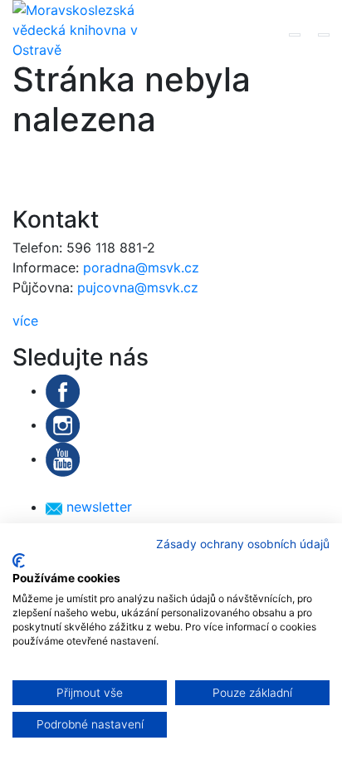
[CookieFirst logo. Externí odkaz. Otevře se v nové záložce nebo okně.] (18, 560)
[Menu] (324, 35)
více (25, 320)
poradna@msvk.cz (141, 267)
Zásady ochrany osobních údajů (243, 544)
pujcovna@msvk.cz (137, 287)
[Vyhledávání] (294, 35)
